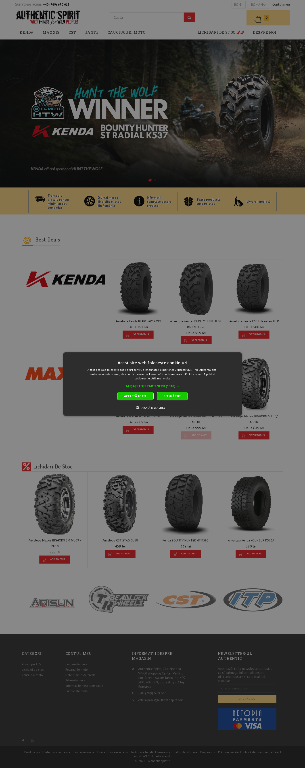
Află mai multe (160, 378)
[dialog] (152, 384)
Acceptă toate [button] (135, 396)
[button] (152, 386)
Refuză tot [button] (172, 396)
